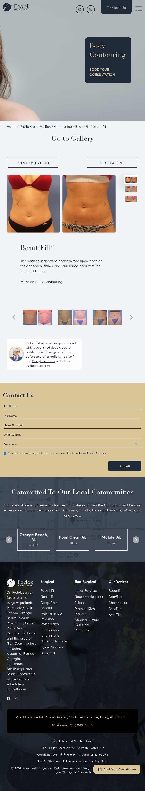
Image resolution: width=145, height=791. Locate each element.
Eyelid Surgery (52, 647)
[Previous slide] (14, 317)
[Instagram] (19, 697)
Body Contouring (58, 126)
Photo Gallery (31, 126)
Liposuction (50, 629)
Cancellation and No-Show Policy (72, 741)
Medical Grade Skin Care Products (87, 624)
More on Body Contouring (41, 281)
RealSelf (68, 356)
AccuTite (115, 614)
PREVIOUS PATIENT (33, 162)
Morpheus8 (118, 602)
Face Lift (47, 590)
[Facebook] (11, 697)
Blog (43, 747)
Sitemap (82, 747)
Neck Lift (47, 596)
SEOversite (85, 772)
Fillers (79, 602)
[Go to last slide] (17, 203)
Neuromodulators (89, 596)
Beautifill (116, 590)
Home (11, 126)
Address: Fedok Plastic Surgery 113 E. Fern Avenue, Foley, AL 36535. (72, 717)
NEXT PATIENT (112, 162)
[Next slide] (104, 203)
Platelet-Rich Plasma (85, 611)
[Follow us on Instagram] (80, 9)
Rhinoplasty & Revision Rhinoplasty (51, 618)
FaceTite (115, 608)
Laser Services (86, 590)
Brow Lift (48, 653)
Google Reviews (43, 361)
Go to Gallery (72, 138)
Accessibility (67, 747)
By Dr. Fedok (34, 343)
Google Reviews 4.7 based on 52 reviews (72, 754)
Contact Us (18, 396)
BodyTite (115, 596)
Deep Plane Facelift (50, 605)
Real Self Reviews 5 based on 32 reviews (72, 761)
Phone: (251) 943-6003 (75, 725)
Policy (53, 747)
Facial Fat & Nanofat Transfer (54, 638)
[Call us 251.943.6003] (91, 9)
